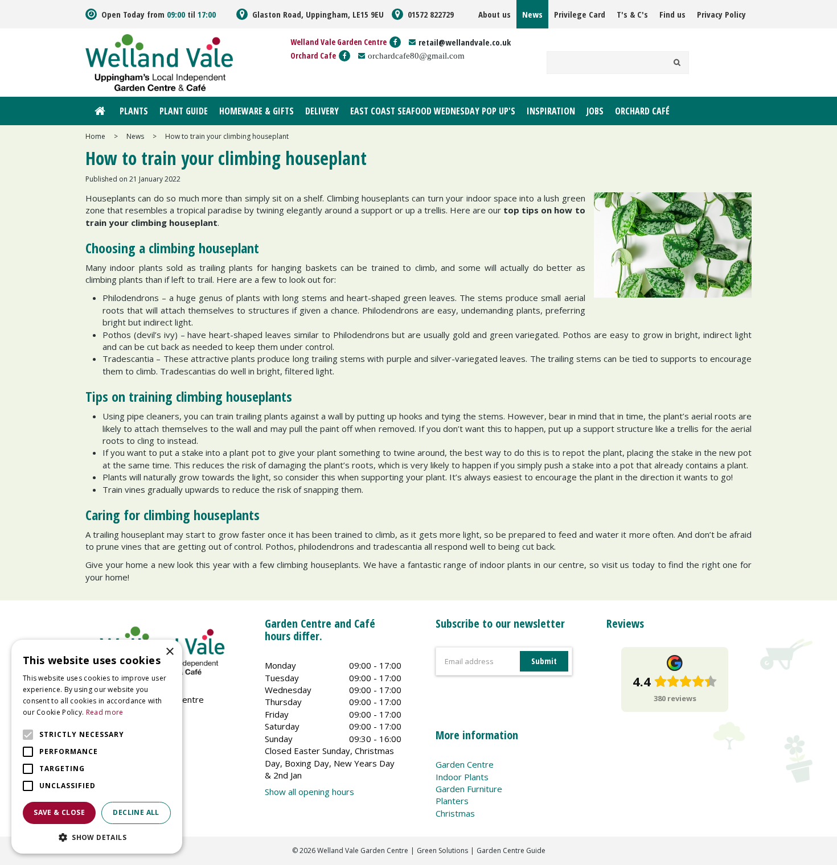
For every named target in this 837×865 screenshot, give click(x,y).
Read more (105, 712)
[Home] (99, 111)
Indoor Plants (462, 776)
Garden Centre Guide (511, 850)
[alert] (96, 747)
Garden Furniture (469, 788)
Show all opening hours (309, 791)
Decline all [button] (136, 812)
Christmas (455, 813)
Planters (452, 800)
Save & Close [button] (59, 812)
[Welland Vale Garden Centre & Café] (159, 61)
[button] (97, 836)
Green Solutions (442, 850)
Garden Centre (465, 764)
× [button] (169, 652)
